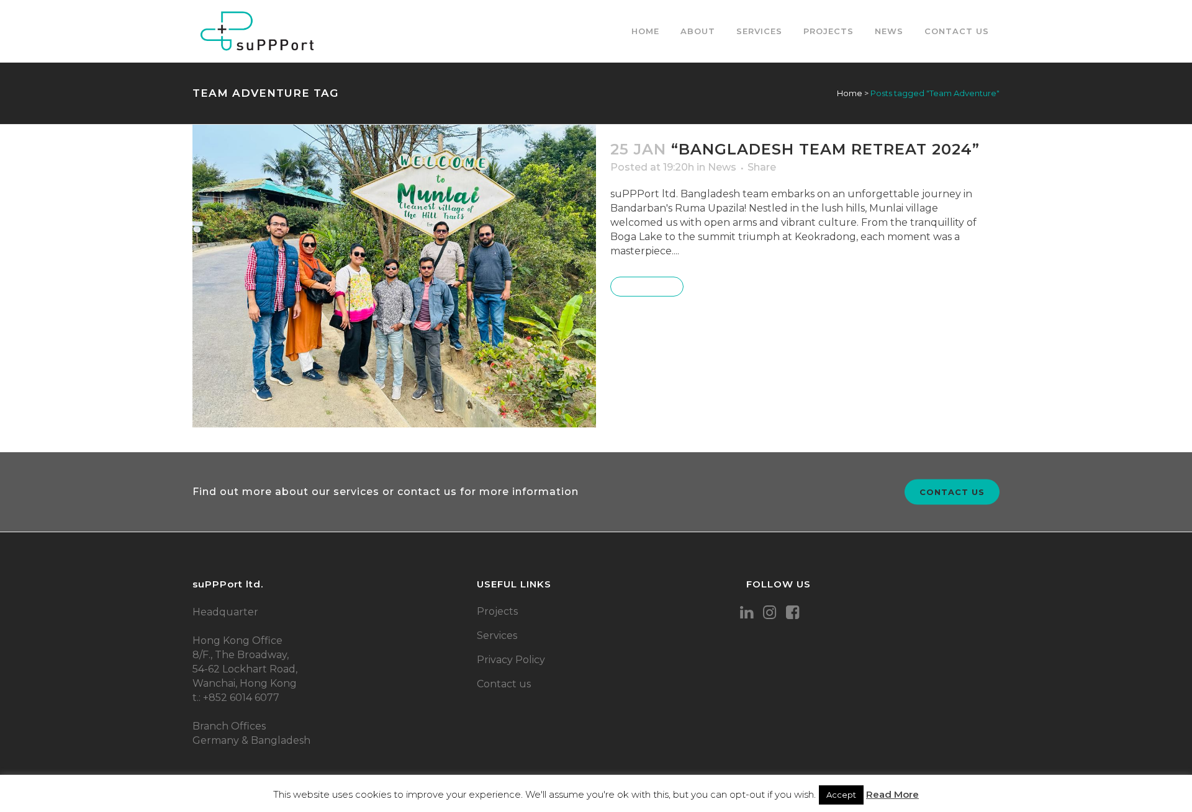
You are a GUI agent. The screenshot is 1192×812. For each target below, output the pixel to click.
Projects (497, 611)
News (722, 167)
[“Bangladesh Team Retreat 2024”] (394, 276)
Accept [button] (841, 795)
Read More (646, 286)
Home (849, 93)
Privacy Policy (511, 660)
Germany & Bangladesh (251, 740)
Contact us (952, 491)
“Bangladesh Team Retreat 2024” (825, 149)
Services (497, 635)
